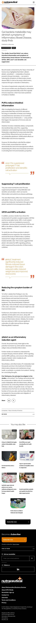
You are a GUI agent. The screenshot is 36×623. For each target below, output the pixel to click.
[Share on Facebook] (13, 400)
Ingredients (14, 430)
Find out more (6, 548)
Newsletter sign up (8, 592)
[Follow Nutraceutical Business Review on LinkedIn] (18, 570)
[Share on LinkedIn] (9, 400)
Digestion (13, 47)
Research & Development (6, 47)
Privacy (4, 602)
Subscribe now (12, 522)
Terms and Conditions (9, 600)
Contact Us (5, 595)
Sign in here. (16, 544)
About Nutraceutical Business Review (14, 587)
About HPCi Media (7, 590)
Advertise (5, 597)
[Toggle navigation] (33, 2)
